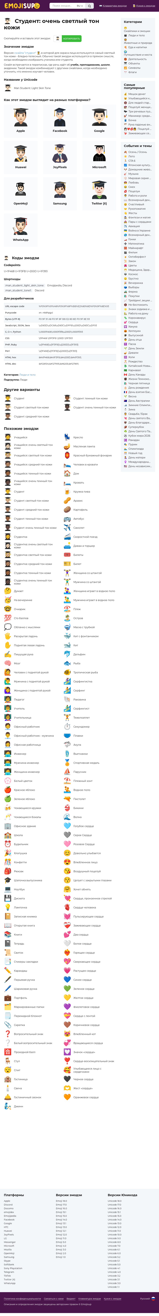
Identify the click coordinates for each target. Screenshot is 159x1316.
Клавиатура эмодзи (89, 1298)
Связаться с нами (54, 1298)
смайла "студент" (25, 52)
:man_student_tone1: (18, 290)
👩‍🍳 (144, 5)
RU (79, 5)
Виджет (71, 1298)
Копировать (71, 38)
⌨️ (113, 5)
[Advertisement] (60, 1147)
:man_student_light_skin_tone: (24, 285)
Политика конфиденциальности (22, 1298)
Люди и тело (27, 374)
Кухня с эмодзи (112, 1298)
